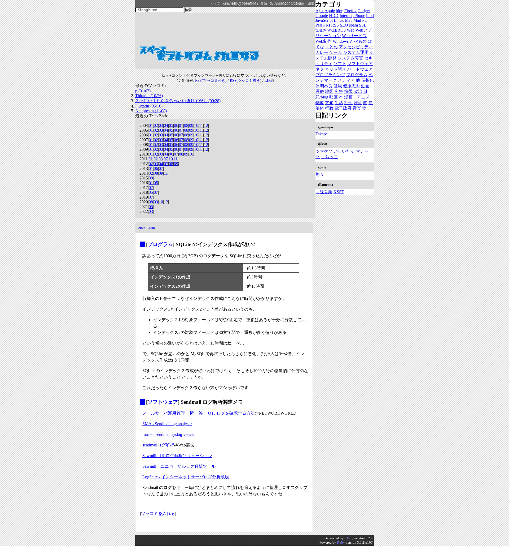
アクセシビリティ (356, 47)
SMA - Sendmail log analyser (167, 424)
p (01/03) (143, 91)
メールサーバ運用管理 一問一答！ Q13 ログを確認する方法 (198, 413)
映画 (333, 97)
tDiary (320, 30)
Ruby (341, 542)
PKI (326, 25)
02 (156, 125)
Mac (348, 20)
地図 (329, 91)
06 (176, 125)
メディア (346, 80)
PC (364, 20)
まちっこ (329, 156)
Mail (357, 20)
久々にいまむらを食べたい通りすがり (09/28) (178, 100)
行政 (329, 108)
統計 (358, 102)
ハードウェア (360, 69)
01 (151, 125)
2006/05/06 (146, 228)
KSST (339, 192)
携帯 (348, 91)
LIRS (269, 80)
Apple (329, 10)
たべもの (358, 41)
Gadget (364, 10)
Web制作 (323, 41)
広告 (339, 91)
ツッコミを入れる (158, 513)
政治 (358, 91)
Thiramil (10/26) (149, 95)
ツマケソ (323, 151)
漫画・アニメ (357, 97)
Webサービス (354, 35)
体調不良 (323, 86)
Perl (318, 25)
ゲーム (335, 52)
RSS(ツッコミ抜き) (245, 80)
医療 (319, 91)
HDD (334, 15)
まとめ (331, 47)
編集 (311, 4)
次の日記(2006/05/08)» (287, 4)
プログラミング (330, 74)
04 (166, 125)
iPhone (359, 15)
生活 (339, 102)
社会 (348, 102)
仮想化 (367, 80)
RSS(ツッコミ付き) (211, 80)
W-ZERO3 (336, 30)
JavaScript (324, 20)
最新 (263, 4)
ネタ (319, 69)
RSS (335, 25)
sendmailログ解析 (158, 445)
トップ (215, 4)
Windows (341, 41)
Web (350, 30)
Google (321, 15)
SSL (362, 25)
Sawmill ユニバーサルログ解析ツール (179, 466)
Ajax (319, 10)
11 (201, 125)
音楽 (357, 108)
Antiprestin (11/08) (151, 111)
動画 (365, 86)
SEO (344, 25)
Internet (346, 15)
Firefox (350, 10)
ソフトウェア (163, 402)
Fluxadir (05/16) (149, 106)
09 (191, 125)
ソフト (340, 63)
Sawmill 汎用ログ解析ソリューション (177, 455)
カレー (321, 52)
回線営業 (323, 192)
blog (339, 10)
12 (206, 125)
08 (186, 125)
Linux (339, 20)
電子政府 (343, 108)
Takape (321, 134)
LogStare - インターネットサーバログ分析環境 (185, 477)
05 (171, 125)
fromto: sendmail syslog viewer (168, 434)
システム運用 (355, 52)
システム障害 (350, 58)
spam (353, 25)
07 (181, 125)
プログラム (160, 244)
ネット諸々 (335, 69)
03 (161, 125)
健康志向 (351, 86)
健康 (338, 86)
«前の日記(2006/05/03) (240, 4)
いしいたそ (344, 151)
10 (196, 125)
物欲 (319, 102)
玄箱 (329, 102)
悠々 (319, 174)
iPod (370, 15)
